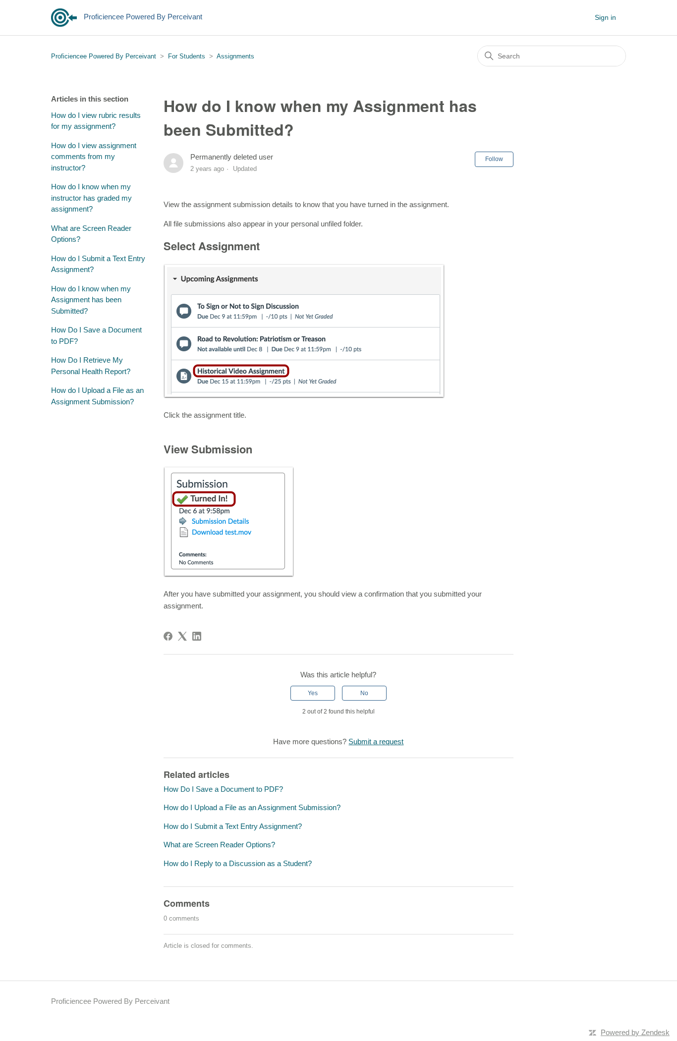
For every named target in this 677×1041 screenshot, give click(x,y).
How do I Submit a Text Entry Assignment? (98, 264)
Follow (494, 159)
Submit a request (375, 741)
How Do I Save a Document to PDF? (96, 335)
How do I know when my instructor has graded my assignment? (91, 197)
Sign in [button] (605, 17)
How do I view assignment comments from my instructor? (93, 156)
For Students (186, 56)
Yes (313, 693)
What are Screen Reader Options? (91, 234)
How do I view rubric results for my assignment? (96, 121)
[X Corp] (182, 636)
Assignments (235, 56)
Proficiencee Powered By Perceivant (103, 56)
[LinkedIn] (196, 636)
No (364, 693)
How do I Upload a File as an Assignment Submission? (97, 396)
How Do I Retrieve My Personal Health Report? (90, 366)
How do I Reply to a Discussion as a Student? (238, 863)
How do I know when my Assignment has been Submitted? (91, 299)
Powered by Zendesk (635, 1032)
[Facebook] (168, 636)
